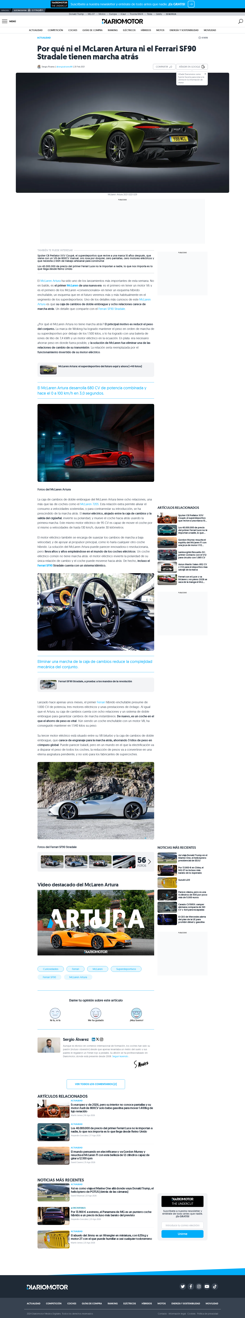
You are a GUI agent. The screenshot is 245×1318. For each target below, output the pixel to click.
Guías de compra (92, 30)
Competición (55, 30)
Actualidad (35, 30)
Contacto (162, 1313)
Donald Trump (76, 14)
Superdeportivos (126, 969)
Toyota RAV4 (136, 14)
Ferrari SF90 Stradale (111, 309)
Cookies (191, 1313)
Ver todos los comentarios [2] (96, 1084)
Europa (113, 14)
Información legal (177, 1313)
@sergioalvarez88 (64, 66)
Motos (102, 14)
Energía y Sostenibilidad (184, 30)
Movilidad (210, 30)
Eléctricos (129, 30)
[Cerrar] (205, 74)
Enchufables (79, 1208)
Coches (72, 30)
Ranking (113, 30)
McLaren (72, 286)
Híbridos (146, 30)
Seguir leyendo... (121, 1056)
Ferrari (101, 702)
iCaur (123, 14)
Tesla (149, 14)
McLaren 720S (89, 504)
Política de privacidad (207, 1313)
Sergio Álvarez (48, 66)
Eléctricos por (20, 10)
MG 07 (91, 14)
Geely (159, 14)
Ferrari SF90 (45, 566)
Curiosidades (50, 969)
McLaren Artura (50, 281)
